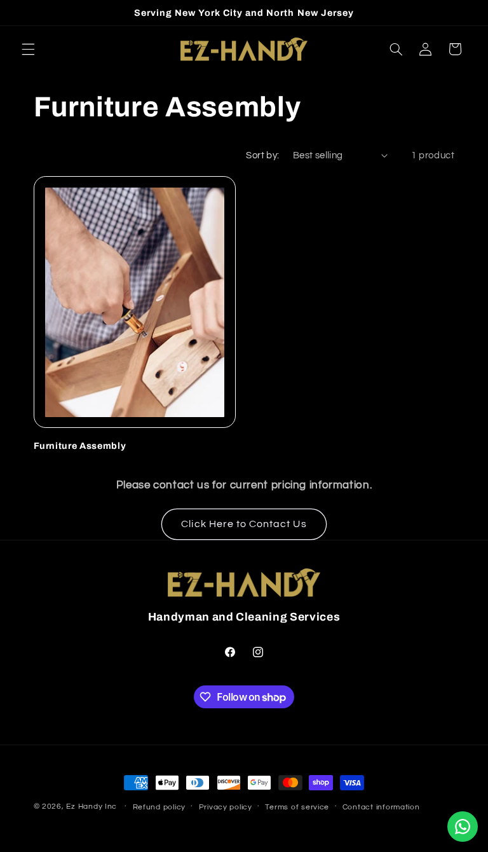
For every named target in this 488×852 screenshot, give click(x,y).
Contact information (381, 807)
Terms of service (297, 807)
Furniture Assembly (80, 446)
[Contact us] (462, 826)
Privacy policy (225, 807)
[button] (28, 49)
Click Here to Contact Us (243, 524)
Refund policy (159, 807)
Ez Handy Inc (91, 806)
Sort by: (262, 155)
